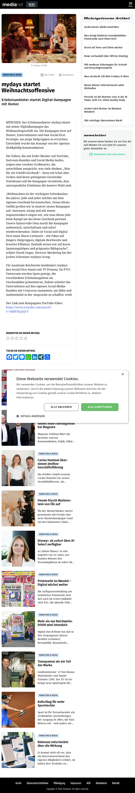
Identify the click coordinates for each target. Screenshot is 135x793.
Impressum (75, 783)
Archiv (18, 783)
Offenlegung (59, 783)
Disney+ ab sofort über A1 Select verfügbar (56, 542)
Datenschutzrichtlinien (37, 783)
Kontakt (116, 783)
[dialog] (67, 396)
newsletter (95, 135)
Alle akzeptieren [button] (100, 406)
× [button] (122, 374)
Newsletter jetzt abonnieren (107, 154)
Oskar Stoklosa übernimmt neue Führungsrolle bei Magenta (56, 423)
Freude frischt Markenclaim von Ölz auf (55, 502)
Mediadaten (101, 783)
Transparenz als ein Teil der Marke (54, 663)
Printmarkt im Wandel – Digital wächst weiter (54, 582)
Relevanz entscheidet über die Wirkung (53, 743)
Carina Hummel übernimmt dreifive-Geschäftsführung (53, 463)
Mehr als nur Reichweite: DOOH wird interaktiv (55, 623)
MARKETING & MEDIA (12, 75)
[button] (30, 416)
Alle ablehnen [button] (61, 406)
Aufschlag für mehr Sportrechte (51, 703)
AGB (88, 783)
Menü (130, 4)
